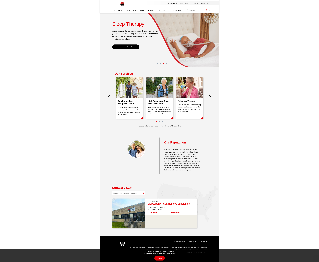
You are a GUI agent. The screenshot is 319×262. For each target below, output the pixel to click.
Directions (176, 212)
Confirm (159, 258)
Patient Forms (161, 10)
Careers (202, 242)
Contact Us (204, 3)
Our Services (117, 10)
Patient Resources (132, 10)
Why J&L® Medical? (146, 10)
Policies (191, 242)
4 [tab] (166, 63)
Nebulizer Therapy (186, 101)
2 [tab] (160, 63)
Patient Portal (171, 3)
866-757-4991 (184, 3)
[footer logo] (122, 244)
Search (206, 11)
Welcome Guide (179, 242)
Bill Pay (194, 3)
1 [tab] (157, 63)
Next (209, 97)
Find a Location (176, 10)
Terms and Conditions (184, 249)
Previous (110, 97)
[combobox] (198, 10)
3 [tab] (163, 63)
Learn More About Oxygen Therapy (126, 47)
